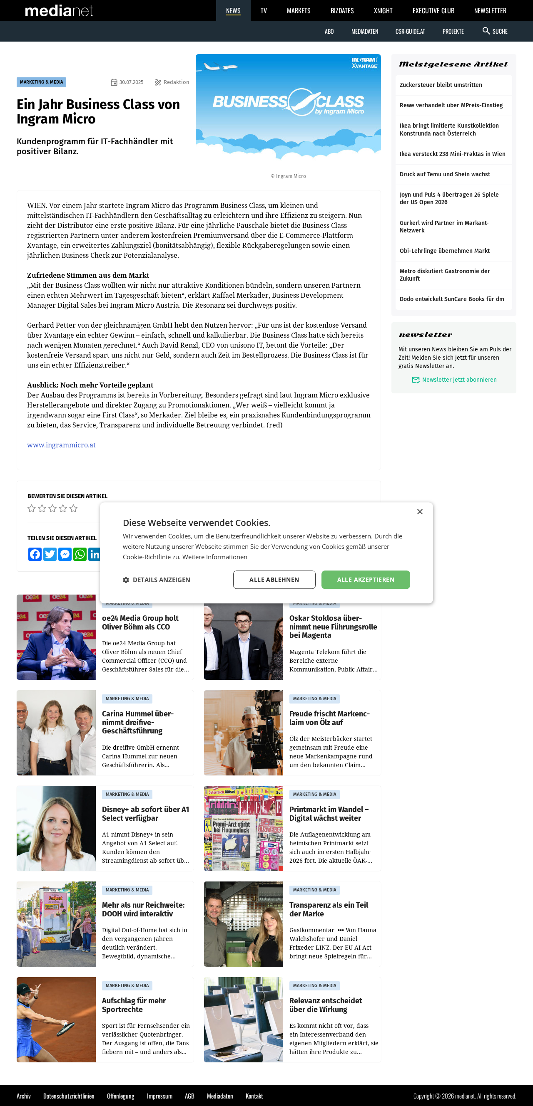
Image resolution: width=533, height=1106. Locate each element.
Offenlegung (120, 1095)
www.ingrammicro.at (61, 444)
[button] (156, 579)
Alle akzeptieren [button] (365, 579)
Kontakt (254, 1095)
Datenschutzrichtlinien (69, 1095)
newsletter (425, 334)
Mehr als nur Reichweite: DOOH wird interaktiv (143, 909)
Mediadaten (364, 31)
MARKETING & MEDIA (41, 82)
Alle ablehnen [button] (274, 579)
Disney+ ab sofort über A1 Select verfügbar (145, 813)
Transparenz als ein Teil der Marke (328, 909)
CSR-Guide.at (410, 31)
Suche (494, 31)
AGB (189, 1095)
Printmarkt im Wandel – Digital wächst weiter (329, 813)
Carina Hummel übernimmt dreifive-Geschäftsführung (138, 723)
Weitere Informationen (214, 557)
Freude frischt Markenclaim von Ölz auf (329, 718)
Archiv (24, 1095)
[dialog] (266, 552)
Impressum (159, 1095)
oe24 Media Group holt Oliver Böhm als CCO (140, 622)
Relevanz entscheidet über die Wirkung (325, 1005)
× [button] (419, 512)
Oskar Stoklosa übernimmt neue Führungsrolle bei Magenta (333, 627)
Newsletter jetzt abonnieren (454, 379)
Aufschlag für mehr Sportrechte (134, 1005)
